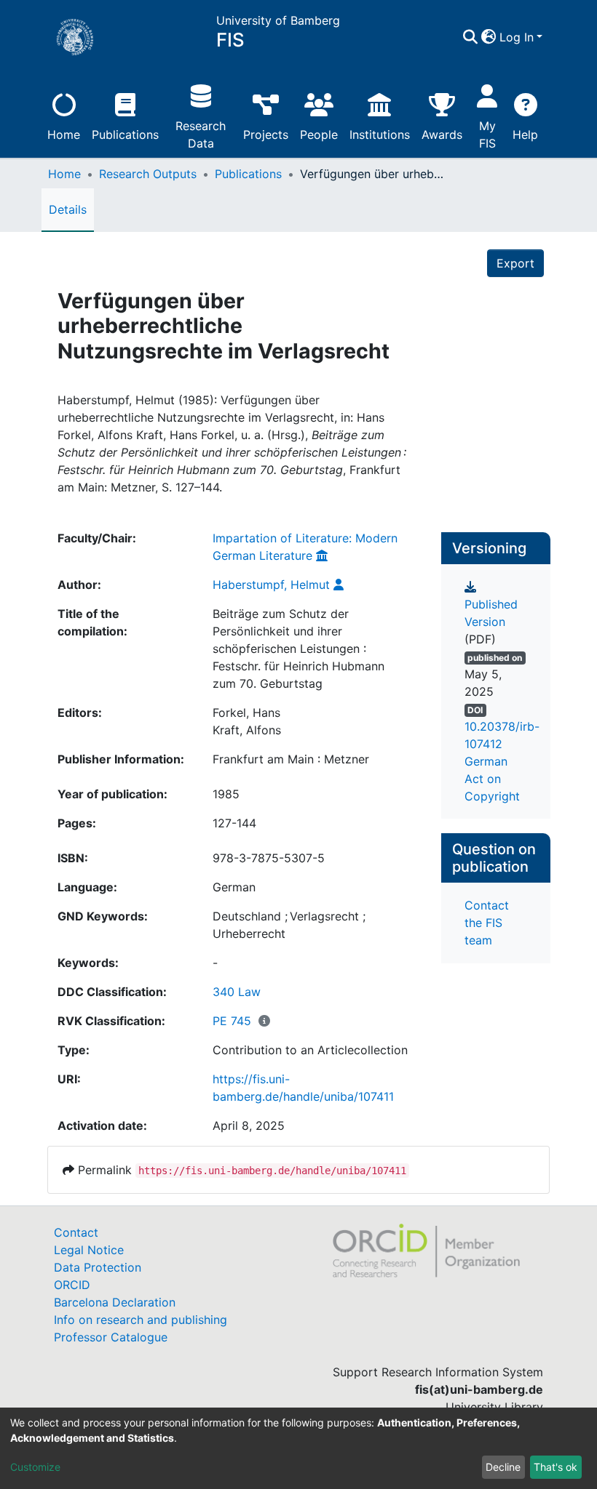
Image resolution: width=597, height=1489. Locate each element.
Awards (442, 134)
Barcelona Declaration (114, 1302)
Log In (516, 37)
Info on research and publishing (140, 1319)
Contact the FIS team (486, 922)
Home (63, 134)
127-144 (234, 823)
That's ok (555, 1467)
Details (68, 209)
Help (525, 134)
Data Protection (97, 1267)
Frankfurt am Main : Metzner (291, 759)
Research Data (200, 134)
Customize (35, 1467)
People (319, 134)
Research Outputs (148, 173)
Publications (125, 134)
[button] (489, 37)
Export (515, 263)
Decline (503, 1467)
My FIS (487, 134)
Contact (76, 1232)
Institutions (379, 134)
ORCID (72, 1284)
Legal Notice (89, 1250)
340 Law (237, 991)
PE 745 (232, 1021)
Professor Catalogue (110, 1337)
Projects (265, 134)
